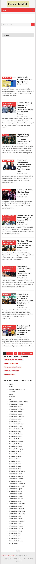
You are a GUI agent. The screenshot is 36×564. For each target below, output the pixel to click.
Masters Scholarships (11, 363)
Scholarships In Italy (14, 461)
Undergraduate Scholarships (13, 359)
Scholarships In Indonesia (16, 454)
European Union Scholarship (17, 389)
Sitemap (19, 561)
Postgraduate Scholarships (12, 367)
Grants (11, 394)
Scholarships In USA (14, 538)
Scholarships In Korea (15, 469)
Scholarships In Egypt (15, 431)
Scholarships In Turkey (15, 531)
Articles (11, 384)
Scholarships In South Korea (17, 513)
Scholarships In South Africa (17, 511)
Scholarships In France (15, 439)
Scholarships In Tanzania (16, 526)
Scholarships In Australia (16, 404)
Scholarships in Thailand (16, 528)
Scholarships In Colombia (16, 424)
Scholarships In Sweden (15, 518)
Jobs (10, 399)
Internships (12, 396)
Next (30, 353)
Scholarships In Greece (15, 446)
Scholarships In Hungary (16, 449)
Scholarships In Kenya (15, 466)
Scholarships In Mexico (15, 481)
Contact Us (17, 559)
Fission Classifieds (7, 555)
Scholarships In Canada (15, 419)
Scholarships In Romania (16, 498)
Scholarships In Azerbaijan (16, 409)
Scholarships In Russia (15, 501)
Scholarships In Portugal (16, 496)
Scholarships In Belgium (15, 411)
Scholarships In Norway (15, 491)
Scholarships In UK (14, 536)
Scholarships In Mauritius (16, 478)
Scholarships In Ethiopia (16, 434)
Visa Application (13, 543)
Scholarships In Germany (16, 441)
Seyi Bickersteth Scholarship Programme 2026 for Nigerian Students (24, 330)
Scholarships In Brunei (15, 414)
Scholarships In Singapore (16, 508)
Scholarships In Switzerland (16, 521)
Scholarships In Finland (15, 436)
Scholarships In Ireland (15, 456)
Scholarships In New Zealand (17, 486)
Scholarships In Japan (15, 464)
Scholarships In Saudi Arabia (17, 503)
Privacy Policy (29, 559)
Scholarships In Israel (15, 459)
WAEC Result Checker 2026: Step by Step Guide (24, 79)
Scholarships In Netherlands (17, 483)
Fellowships (12, 391)
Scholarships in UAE (14, 533)
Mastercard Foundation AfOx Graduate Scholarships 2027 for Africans (24, 271)
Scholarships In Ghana (15, 444)
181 (24, 353)
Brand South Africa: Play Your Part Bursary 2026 (25, 192)
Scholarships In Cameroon (16, 416)
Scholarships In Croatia (15, 426)
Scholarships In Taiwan (15, 523)
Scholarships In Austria (15, 406)
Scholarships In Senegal (15, 506)
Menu (4, 10)
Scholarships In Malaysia (16, 476)
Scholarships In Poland (15, 493)
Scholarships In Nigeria (15, 488)
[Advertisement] (18, 18)
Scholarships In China (15, 421)
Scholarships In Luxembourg (17, 471)
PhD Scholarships (9, 374)
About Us (8, 559)
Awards (11, 386)
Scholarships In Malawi (15, 474)
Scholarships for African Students (18, 401)
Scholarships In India (15, 451)
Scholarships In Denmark (16, 429)
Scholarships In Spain (15, 516)
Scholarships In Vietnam (15, 541)
